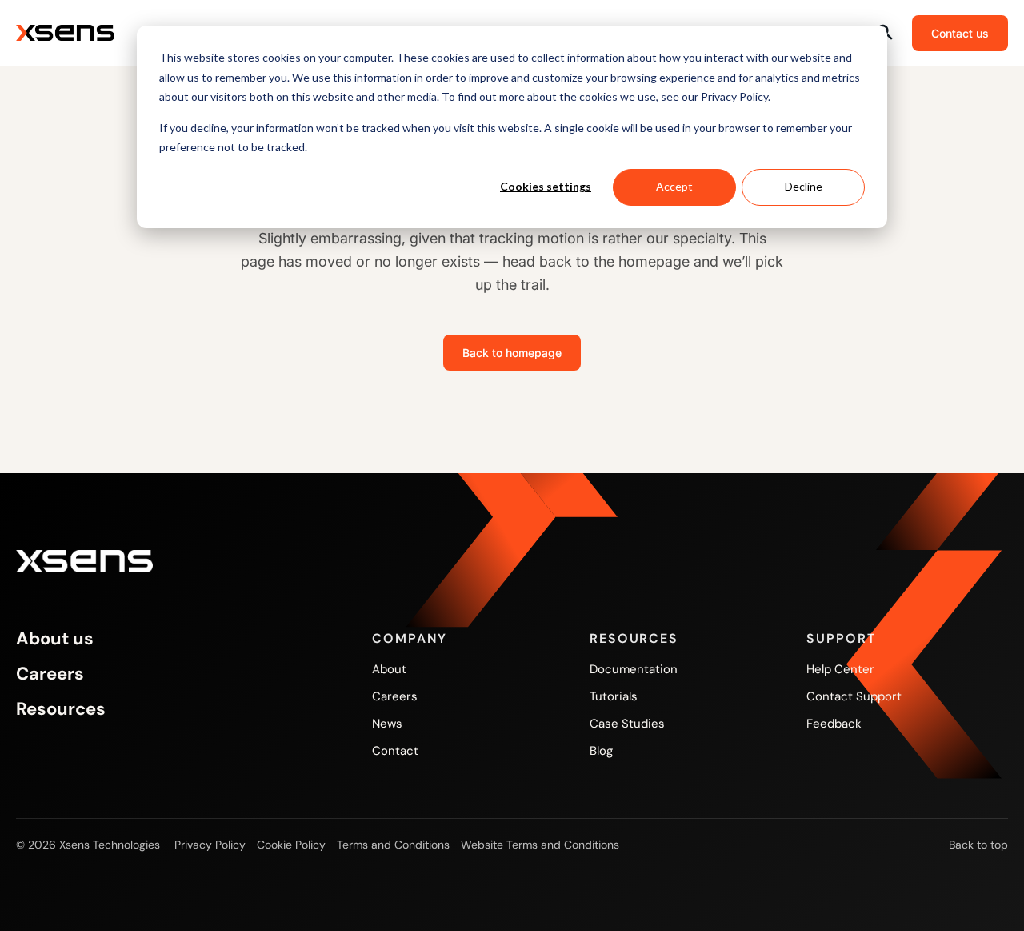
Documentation (634, 669)
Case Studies (627, 724)
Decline (803, 186)
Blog (601, 751)
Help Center (840, 669)
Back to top (978, 844)
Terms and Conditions (393, 844)
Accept (674, 186)
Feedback (834, 724)
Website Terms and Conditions (540, 844)
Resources (61, 709)
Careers (50, 674)
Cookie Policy (291, 844)
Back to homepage (512, 352)
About (389, 669)
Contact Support (854, 696)
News (387, 724)
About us (55, 638)
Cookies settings (545, 186)
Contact (395, 751)
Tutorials (614, 696)
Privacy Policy (210, 844)
